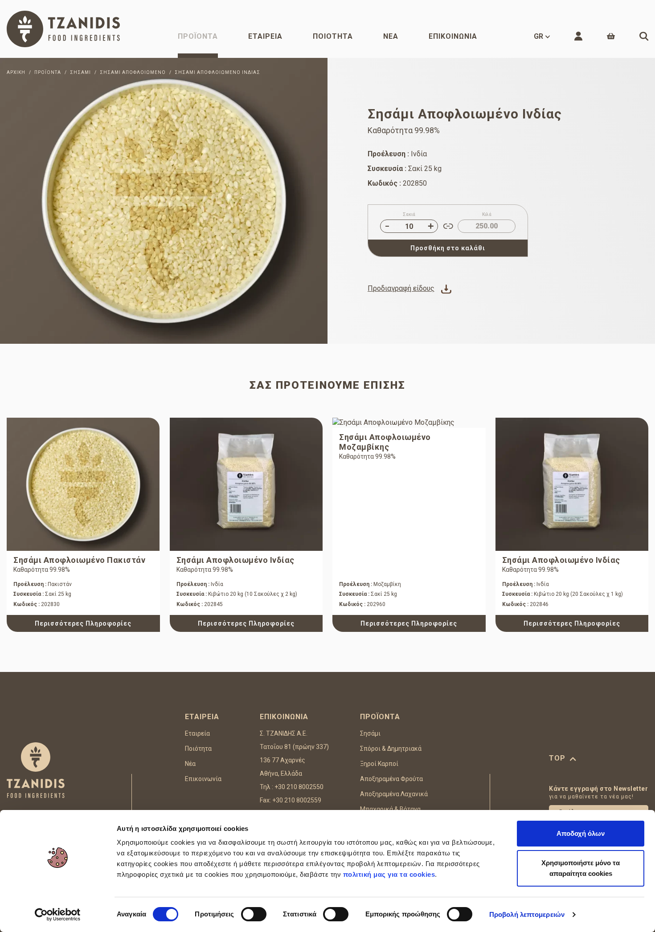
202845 (199, 604)
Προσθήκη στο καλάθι (447, 248)
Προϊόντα (198, 36)
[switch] (253, 914)
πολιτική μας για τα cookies (389, 874)
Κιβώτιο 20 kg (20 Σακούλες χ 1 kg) (562, 594)
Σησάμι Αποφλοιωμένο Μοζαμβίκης (385, 442)
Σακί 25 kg (42, 594)
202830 (36, 604)
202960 (362, 604)
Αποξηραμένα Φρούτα (391, 778)
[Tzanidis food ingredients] (63, 29)
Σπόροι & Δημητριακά (391, 748)
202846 (525, 604)
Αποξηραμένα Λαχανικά (394, 794)
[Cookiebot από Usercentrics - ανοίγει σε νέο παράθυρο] (58, 914)
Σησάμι (370, 733)
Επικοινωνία (453, 36)
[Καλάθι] (611, 36)
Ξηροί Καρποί (379, 763)
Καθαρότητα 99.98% (41, 569)
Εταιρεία (265, 36)
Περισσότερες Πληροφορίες (83, 623)
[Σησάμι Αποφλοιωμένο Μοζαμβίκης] (409, 423)
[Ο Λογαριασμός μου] (578, 36)
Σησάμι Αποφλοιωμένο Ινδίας (235, 560)
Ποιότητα (333, 36)
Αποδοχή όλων (581, 833)
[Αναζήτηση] (643, 36)
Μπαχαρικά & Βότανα (390, 809)
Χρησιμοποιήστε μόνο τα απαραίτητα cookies (580, 868)
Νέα (390, 36)
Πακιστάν (42, 584)
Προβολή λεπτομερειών (527, 914)
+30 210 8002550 (298, 786)
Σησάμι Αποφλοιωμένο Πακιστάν (79, 560)
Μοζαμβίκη (370, 584)
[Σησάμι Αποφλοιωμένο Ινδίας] (164, 201)
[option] (164, 201)
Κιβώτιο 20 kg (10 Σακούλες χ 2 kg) (236, 594)
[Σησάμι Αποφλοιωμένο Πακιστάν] (83, 484)
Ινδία (199, 584)
